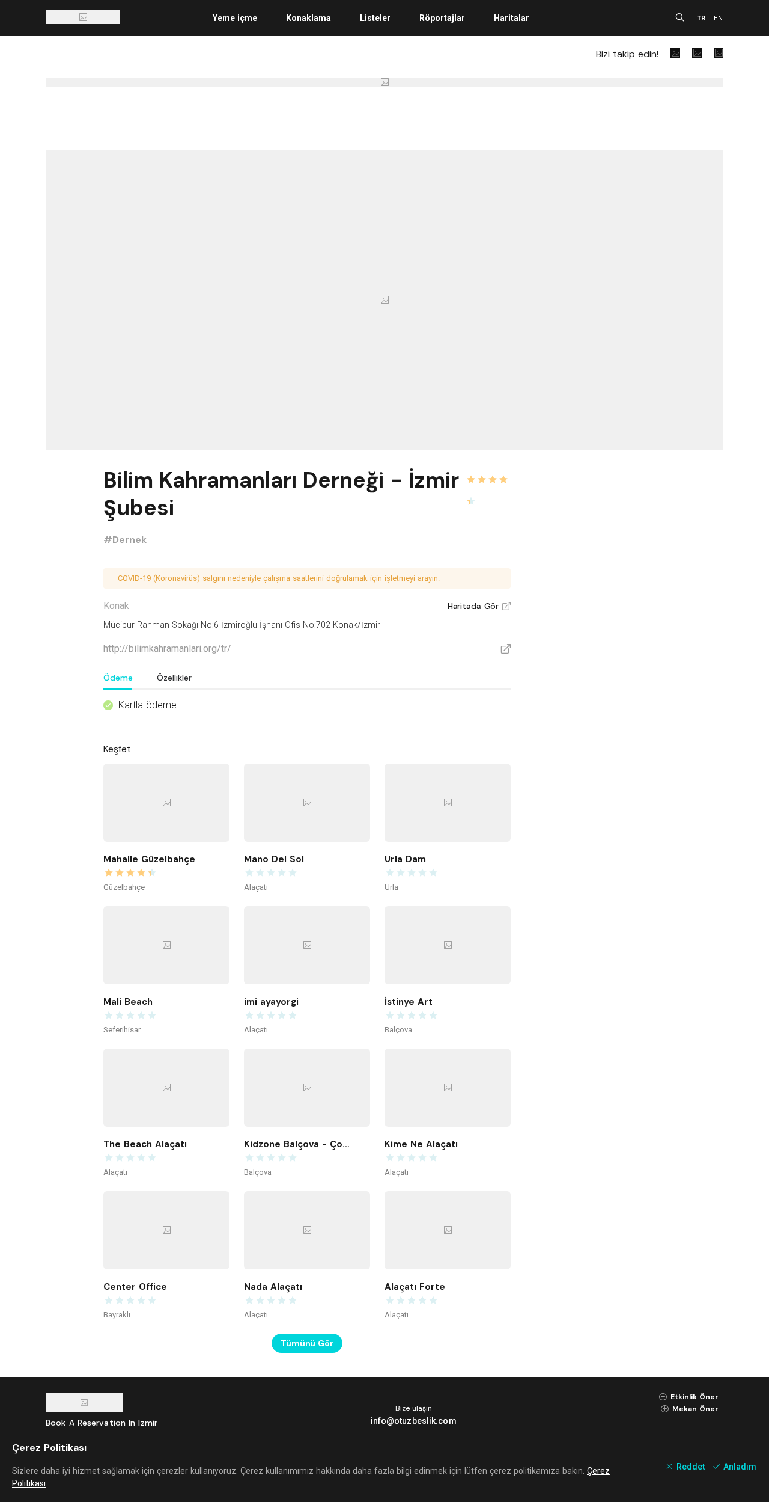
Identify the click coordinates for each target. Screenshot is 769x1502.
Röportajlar (442, 18)
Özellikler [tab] (174, 677)
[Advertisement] (633, 644)
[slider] (488, 473)
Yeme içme (235, 18)
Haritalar (511, 18)
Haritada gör (479, 606)
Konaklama (308, 18)
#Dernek (125, 539)
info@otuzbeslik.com (414, 1421)
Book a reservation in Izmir (101, 1422)
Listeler (375, 18)
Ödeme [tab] (118, 677)
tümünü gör (307, 1343)
